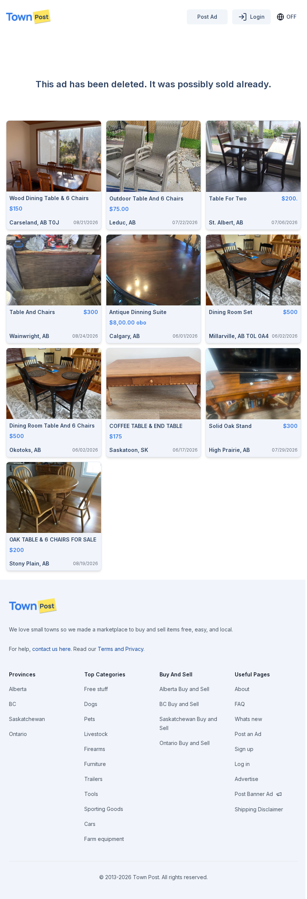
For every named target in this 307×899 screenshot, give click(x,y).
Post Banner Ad (254, 794)
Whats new (248, 719)
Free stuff (96, 689)
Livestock (96, 734)
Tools (91, 794)
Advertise (246, 779)
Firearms (94, 749)
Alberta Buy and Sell (184, 689)
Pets (89, 719)
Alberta (18, 689)
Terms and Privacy (120, 649)
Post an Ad (248, 734)
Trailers (93, 779)
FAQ (240, 704)
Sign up (244, 749)
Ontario (18, 734)
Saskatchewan (27, 719)
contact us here (51, 649)
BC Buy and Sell (179, 704)
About (242, 689)
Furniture (95, 764)
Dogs (90, 704)
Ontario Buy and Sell (184, 743)
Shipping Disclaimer (259, 809)
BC (12, 704)
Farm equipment (104, 839)
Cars (89, 824)
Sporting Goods (103, 809)
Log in (242, 764)
